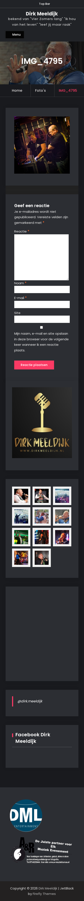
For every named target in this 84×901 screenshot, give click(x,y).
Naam (20, 283)
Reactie (21, 231)
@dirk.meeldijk (29, 701)
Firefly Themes (44, 893)
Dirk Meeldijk (42, 13)
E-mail (20, 298)
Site (17, 313)
